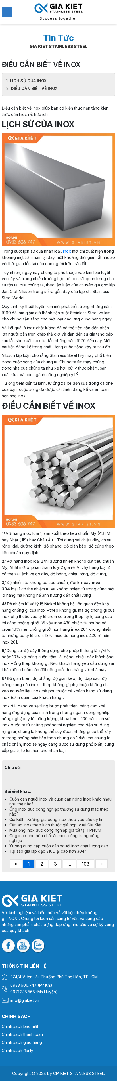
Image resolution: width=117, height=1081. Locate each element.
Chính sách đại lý (17, 1050)
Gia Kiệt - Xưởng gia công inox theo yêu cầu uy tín (56, 819)
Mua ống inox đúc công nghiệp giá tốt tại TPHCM (55, 830)
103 (85, 864)
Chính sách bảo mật (20, 1026)
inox (67, 251)
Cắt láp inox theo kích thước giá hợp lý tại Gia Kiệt (55, 824)
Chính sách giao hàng (22, 1042)
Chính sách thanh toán (22, 1034)
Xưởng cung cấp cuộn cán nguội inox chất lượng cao (58, 845)
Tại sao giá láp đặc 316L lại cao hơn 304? (47, 851)
